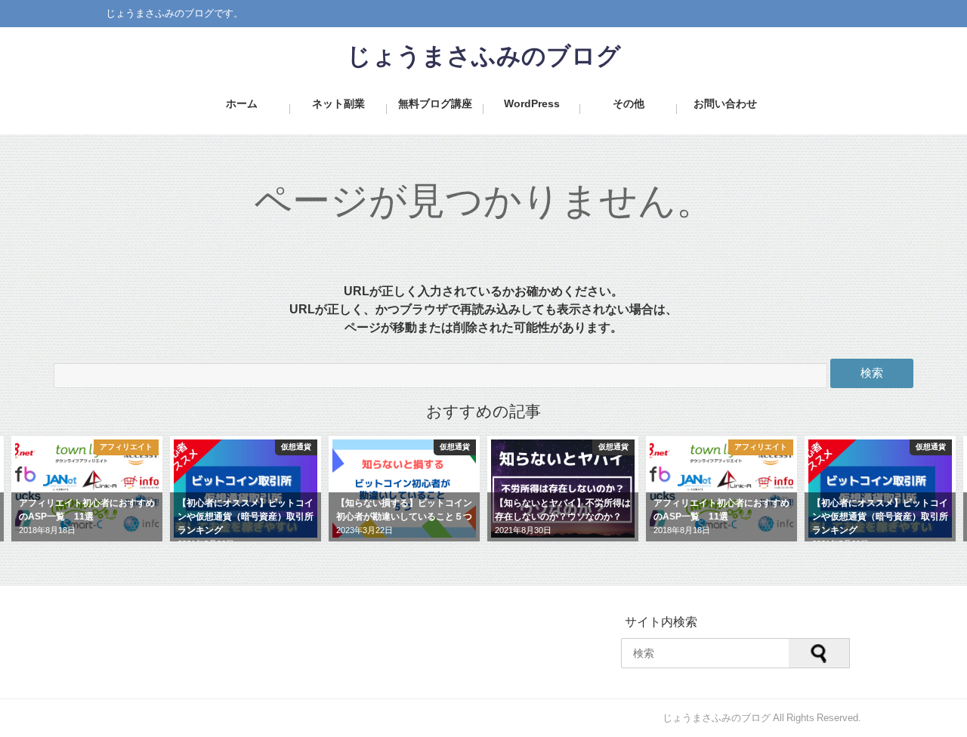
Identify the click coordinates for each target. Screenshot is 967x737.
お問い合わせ (725, 103)
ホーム (242, 103)
